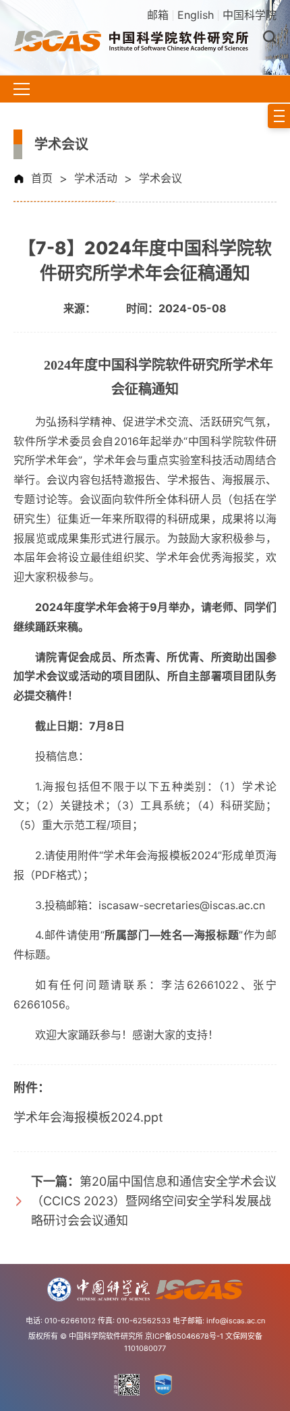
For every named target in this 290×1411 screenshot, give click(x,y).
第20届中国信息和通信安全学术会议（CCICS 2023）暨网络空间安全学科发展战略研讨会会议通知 (154, 1201)
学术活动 (95, 178)
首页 (42, 178)
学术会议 (160, 178)
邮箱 (158, 15)
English (195, 15)
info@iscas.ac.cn (235, 1320)
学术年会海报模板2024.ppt (88, 1117)
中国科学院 (250, 15)
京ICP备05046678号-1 (184, 1336)
